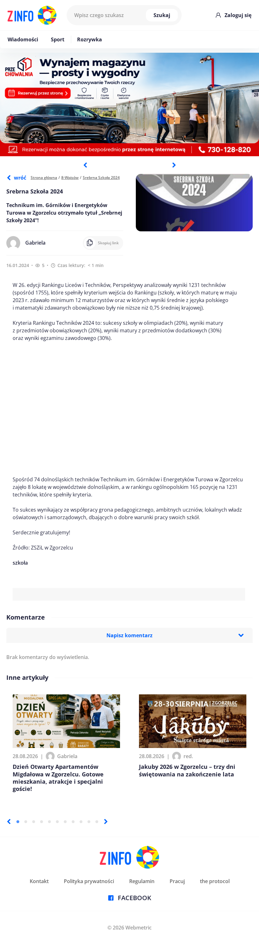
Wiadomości (23, 39)
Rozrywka (89, 39)
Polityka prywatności (89, 881)
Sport (57, 39)
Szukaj (162, 15)
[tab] (17, 821)
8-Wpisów (70, 177)
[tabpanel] (129, 104)
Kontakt (39, 881)
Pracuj (177, 881)
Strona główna (44, 177)
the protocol (215, 881)
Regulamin (141, 881)
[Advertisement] (129, 409)
